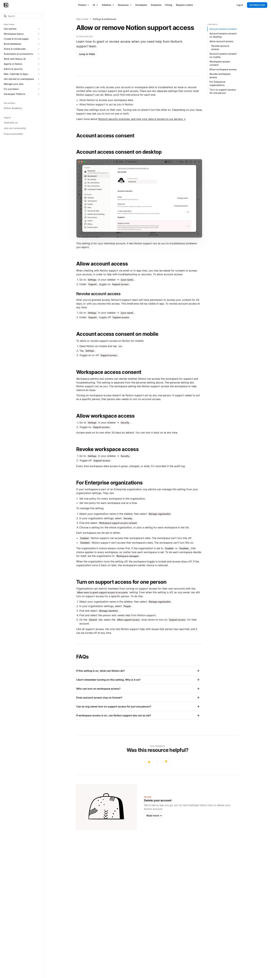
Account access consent (105, 136)
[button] (22, 16)
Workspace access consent (108, 372)
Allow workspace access (105, 416)
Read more (154, 815)
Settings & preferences (104, 19)
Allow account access (102, 264)
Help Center (82, 19)
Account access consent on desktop (119, 152)
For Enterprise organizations (109, 483)
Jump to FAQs (87, 54)
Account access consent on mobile (117, 334)
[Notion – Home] (6, 5)
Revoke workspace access (107, 449)
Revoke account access (220, 47)
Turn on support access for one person (121, 582)
